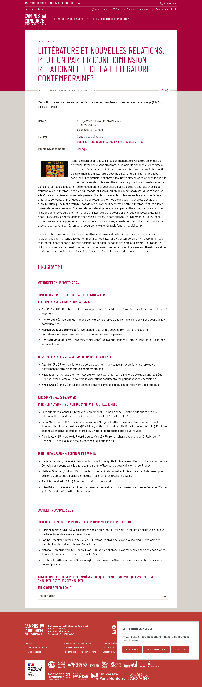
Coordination (47, 596)
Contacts (29, 643)
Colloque (82, 149)
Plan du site (108, 647)
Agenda (41, 9)
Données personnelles (74, 647)
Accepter (132, 649)
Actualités (30, 9)
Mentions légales (33, 651)
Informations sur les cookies (77, 643)
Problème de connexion (36, 647)
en (175, 9)
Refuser (179, 649)
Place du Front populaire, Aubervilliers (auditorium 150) (110, 141)
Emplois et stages (111, 643)
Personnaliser (156, 649)
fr (171, 9)
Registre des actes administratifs (80, 651)
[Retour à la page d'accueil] (35, 20)
